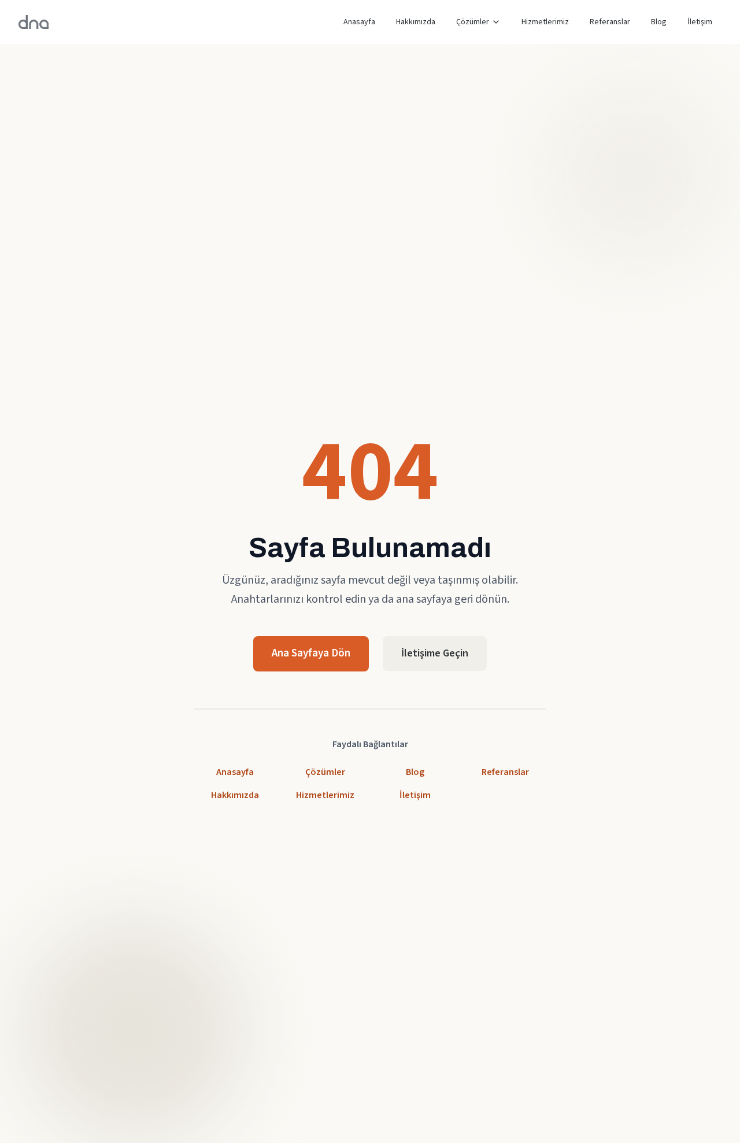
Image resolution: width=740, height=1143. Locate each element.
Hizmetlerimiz (545, 22)
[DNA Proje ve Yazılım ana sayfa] (33, 22)
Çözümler (472, 22)
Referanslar (610, 22)
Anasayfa (359, 22)
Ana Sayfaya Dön (311, 653)
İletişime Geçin (434, 653)
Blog (659, 22)
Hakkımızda (415, 22)
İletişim (699, 22)
